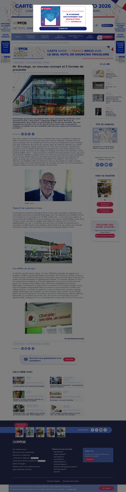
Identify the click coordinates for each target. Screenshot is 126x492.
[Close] (93, 4)
